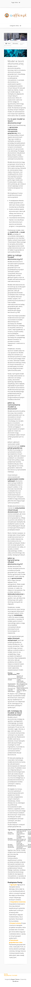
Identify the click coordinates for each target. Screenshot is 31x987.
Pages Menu (14, 2)
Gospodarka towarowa (18, 902)
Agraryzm (13, 885)
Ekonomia (15, 43)
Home (8, 43)
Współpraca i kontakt (10, 975)
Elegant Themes (15, 979)
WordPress (15, 981)
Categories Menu (14, 25)
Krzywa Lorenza (15, 923)
